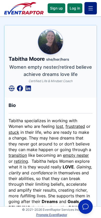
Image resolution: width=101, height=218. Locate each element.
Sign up (56, 8)
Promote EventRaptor (51, 215)
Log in (75, 8)
